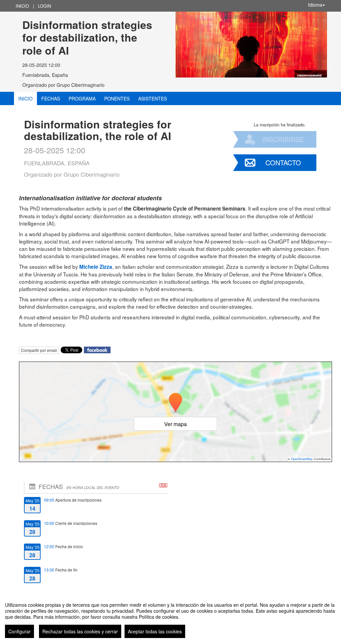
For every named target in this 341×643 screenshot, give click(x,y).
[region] (170, 617)
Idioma (315, 4)
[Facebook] (97, 349)
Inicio (22, 6)
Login (44, 6)
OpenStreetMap (302, 459)
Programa (82, 98)
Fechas (50, 98)
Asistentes (152, 98)
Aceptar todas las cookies (155, 631)
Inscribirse (283, 139)
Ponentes (117, 98)
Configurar (19, 631)
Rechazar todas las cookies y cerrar (80, 631)
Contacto (283, 162)
